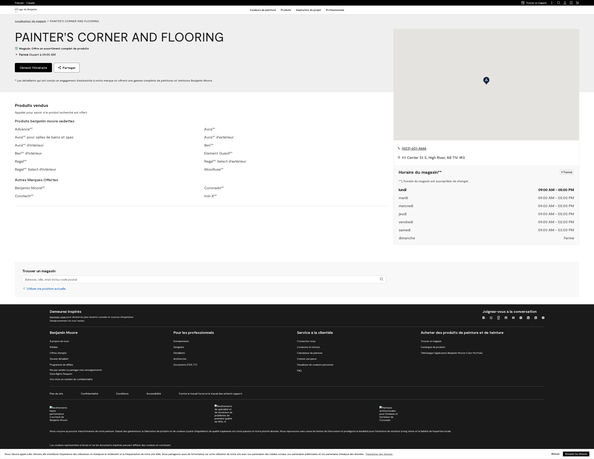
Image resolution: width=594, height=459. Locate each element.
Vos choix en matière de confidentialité (71, 379)
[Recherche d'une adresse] (381, 279)
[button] (559, 3)
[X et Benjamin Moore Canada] (521, 318)
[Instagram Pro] (498, 318)
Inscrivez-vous (58, 316)
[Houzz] (528, 318)
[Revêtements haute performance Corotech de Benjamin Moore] (65, 413)
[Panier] (577, 3)
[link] (571, 3)
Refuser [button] (555, 454)
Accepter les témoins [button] (576, 454)
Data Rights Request (61, 373)
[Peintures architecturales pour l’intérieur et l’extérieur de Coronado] (394, 413)
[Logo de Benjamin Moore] (28, 10)
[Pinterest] (513, 318)
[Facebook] (483, 318)
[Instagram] (491, 318)
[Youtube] (506, 318)
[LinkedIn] (535, 318)
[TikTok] (543, 318)
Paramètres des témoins (379, 454)
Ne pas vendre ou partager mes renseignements (76, 369)
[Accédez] (565, 3)
